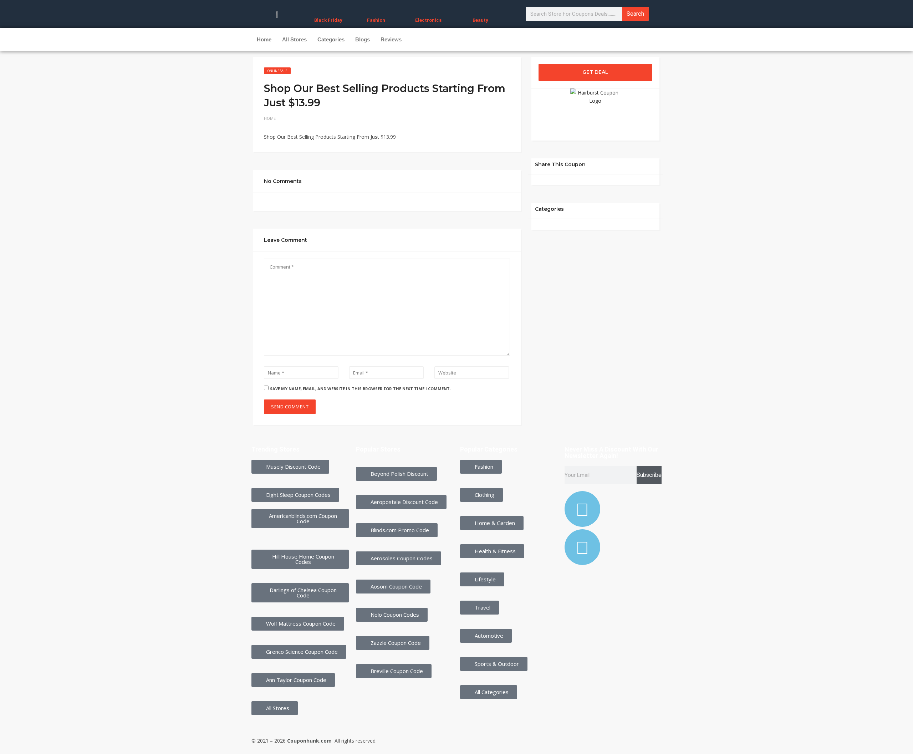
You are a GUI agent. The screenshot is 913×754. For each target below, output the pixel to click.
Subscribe (649, 475)
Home (264, 39)
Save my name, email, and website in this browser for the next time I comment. (360, 388)
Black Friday (328, 20)
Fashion (376, 20)
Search (635, 13)
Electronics (428, 20)
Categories (331, 39)
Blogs (362, 39)
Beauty (480, 20)
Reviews (391, 39)
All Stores (294, 39)
